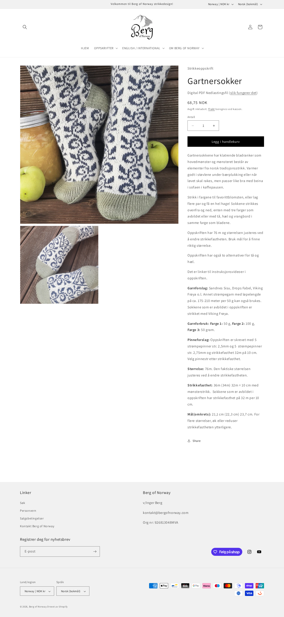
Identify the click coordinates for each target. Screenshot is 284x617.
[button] (25, 27)
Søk (22, 503)
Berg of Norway (38, 606)
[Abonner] (95, 551)
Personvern (28, 510)
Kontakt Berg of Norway (37, 526)
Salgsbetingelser (32, 518)
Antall (191, 117)
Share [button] (197, 441)
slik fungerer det (243, 92)
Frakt (211, 109)
